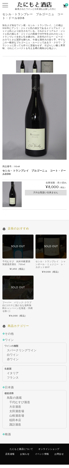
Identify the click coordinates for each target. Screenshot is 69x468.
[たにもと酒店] (34, 4)
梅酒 (8, 434)
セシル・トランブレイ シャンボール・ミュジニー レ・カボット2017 (50, 264)
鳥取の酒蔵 (14, 398)
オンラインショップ (48, 449)
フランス (13, 378)
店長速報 (10, 454)
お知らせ (24, 454)
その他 (9, 334)
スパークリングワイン (22, 350)
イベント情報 (42, 454)
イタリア (13, 373)
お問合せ (59, 454)
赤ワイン (13, 359)
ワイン (9, 340)
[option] (22, 66)
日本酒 (9, 387)
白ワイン (13, 355)
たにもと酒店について (21, 449)
